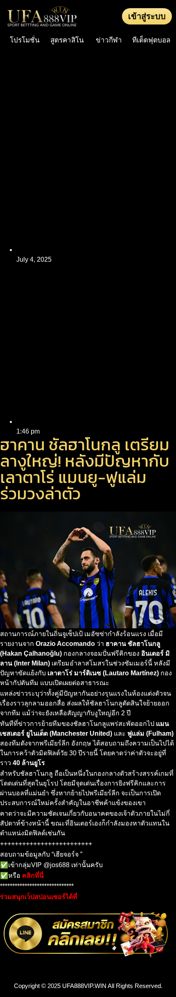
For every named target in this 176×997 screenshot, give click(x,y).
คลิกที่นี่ (33, 875)
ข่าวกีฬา (109, 40)
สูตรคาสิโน (67, 40)
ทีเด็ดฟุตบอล (151, 40)
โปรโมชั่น (25, 40)
